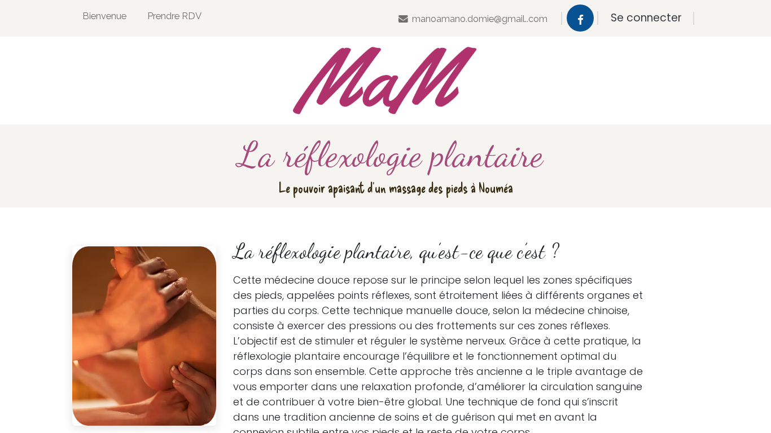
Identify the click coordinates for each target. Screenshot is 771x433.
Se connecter (646, 17)
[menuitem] (104, 18)
